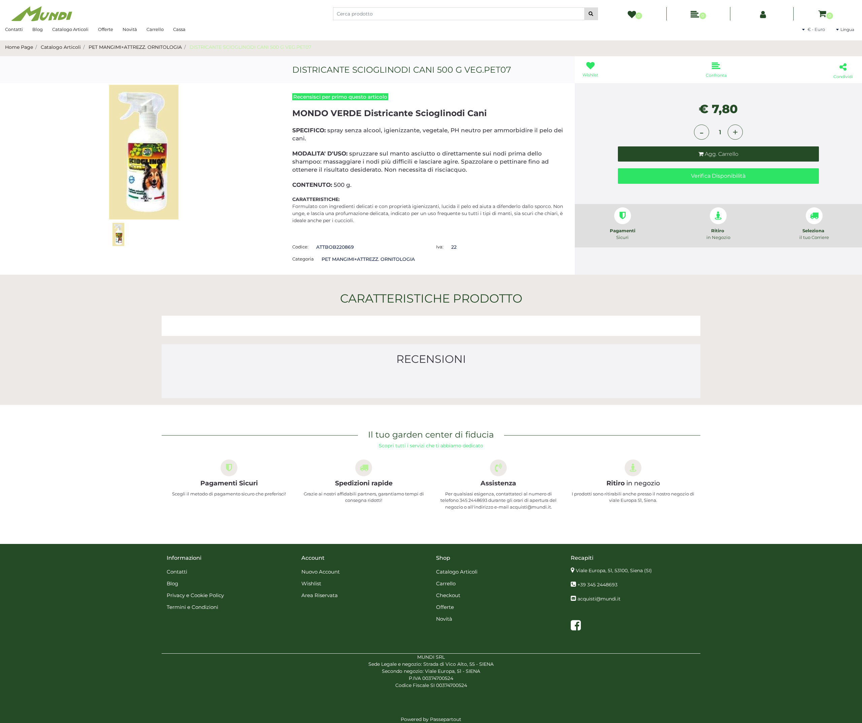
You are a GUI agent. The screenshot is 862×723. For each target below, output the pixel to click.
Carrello (155, 29)
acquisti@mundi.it (599, 599)
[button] (591, 13)
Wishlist (311, 583)
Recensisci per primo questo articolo (340, 97)
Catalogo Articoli (70, 29)
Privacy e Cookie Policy (195, 595)
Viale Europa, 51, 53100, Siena (614, 570)
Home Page (19, 47)
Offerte (105, 29)
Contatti (14, 29)
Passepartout (445, 719)
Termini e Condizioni (192, 607)
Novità (130, 29)
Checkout (448, 595)
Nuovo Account (320, 572)
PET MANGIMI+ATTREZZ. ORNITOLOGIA (135, 47)
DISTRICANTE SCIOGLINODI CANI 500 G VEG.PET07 (250, 47)
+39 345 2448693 (597, 585)
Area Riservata (319, 595)
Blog (37, 29)
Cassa (179, 29)
